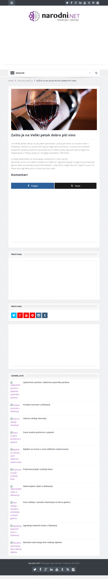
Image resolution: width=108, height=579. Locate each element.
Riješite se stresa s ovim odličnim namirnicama (45, 449)
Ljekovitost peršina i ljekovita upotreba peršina (46, 382)
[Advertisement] (54, 45)
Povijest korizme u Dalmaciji (36, 404)
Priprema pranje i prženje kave (38, 469)
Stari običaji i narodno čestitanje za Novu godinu (46, 502)
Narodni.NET (34, 563)
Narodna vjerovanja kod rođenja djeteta (42, 542)
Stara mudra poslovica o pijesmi (38, 432)
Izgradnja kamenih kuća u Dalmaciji (40, 525)
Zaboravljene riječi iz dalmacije (38, 486)
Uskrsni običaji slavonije (34, 418)
